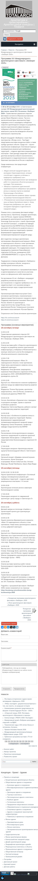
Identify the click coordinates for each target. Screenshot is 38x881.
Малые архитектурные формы (16, 837)
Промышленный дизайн (14, 856)
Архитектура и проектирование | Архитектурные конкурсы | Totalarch (19, 23)
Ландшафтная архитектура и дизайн (18, 844)
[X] (11, 627)
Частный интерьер (12, 854)
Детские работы (9, 867)
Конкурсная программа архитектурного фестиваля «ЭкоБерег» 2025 (27, 614)
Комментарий (6, 648)
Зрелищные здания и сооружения (19, 792)
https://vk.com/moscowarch (10, 317)
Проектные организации (12, 754)
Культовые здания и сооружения (18, 785)
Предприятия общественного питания (20, 804)
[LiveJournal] (14, 627)
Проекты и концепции (11, 777)
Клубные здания (12, 799)
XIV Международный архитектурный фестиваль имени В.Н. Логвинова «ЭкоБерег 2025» (18, 111)
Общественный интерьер (14, 852)
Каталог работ (9, 749)
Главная (4, 50)
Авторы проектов (10, 751)
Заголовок (4, 641)
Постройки (7, 859)
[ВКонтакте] (2, 627)
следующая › (14, 743)
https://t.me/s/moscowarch (10, 320)
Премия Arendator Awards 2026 (15, 729)
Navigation (19, 44)
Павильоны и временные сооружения (20, 816)
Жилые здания (11, 819)
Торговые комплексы (14, 795)
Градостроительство (13, 834)
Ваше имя (4, 634)
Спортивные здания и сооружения (19, 809)
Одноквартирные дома (15, 822)
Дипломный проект (10, 862)
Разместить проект (10, 756)
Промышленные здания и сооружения (19, 849)
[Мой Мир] (8, 627)
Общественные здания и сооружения (19, 782)
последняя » (25, 743)
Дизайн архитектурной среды (16, 842)
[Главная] (19, 16)
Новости (11, 50)
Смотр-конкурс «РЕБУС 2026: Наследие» (18, 718)
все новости (33, 746)
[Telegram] (17, 627)
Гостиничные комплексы (15, 802)
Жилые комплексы (13, 827)
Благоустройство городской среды (17, 839)
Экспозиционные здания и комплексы (20, 797)
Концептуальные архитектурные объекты (20, 780)
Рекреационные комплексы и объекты (19, 847)
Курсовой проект (10, 864)
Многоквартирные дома (15, 824)
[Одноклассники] (5, 627)
